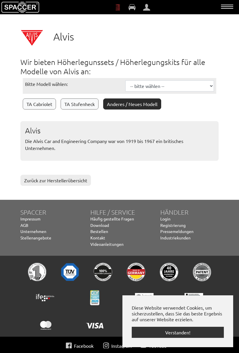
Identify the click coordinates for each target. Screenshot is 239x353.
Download (99, 225)
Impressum (30, 218)
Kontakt (97, 237)
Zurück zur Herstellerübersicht (55, 180)
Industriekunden (175, 237)
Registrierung (173, 225)
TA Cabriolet (39, 104)
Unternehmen (33, 231)
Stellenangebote (35, 237)
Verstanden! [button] (177, 332)
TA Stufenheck (79, 104)
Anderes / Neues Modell (132, 104)
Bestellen (99, 231)
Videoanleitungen (107, 244)
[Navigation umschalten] (227, 7)
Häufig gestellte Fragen (112, 218)
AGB (24, 225)
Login (165, 218)
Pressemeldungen (177, 231)
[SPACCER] (20, 7)
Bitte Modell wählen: (46, 84)
